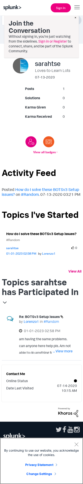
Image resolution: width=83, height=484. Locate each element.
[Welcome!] (31, 141)
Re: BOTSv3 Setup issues (39, 316)
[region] (41, 461)
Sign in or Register (52, 41)
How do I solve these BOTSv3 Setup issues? (41, 234)
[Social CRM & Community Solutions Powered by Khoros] (68, 412)
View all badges (44, 152)
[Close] (76, 444)
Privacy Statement (39, 465)
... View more (63, 351)
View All (74, 271)
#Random (30, 194)
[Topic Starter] (48, 141)
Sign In (61, 8)
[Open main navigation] (77, 7)
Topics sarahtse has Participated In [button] (40, 287)
